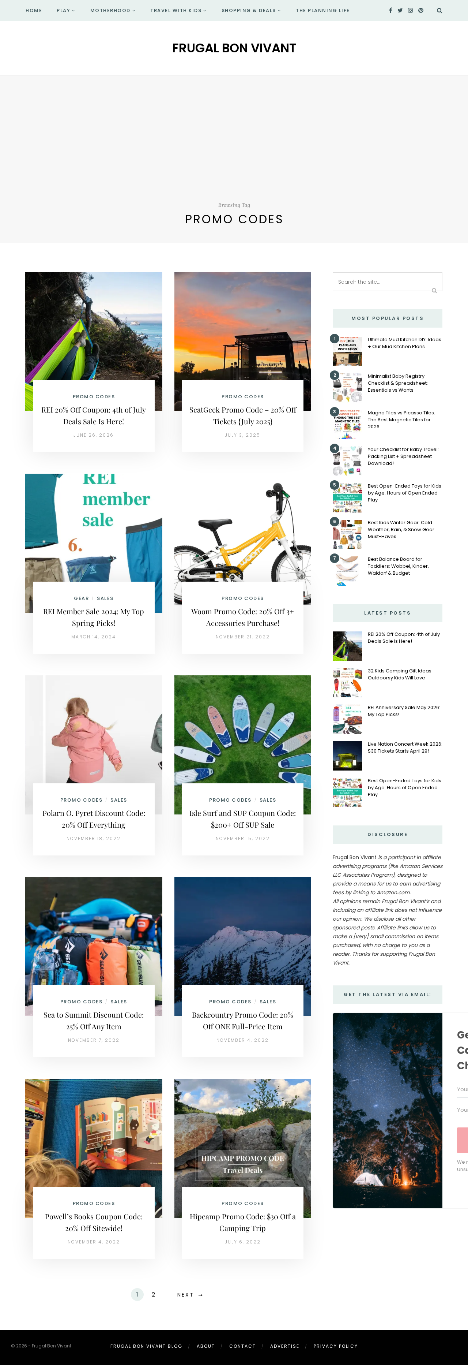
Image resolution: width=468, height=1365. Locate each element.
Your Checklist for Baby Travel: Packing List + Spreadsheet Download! (403, 456)
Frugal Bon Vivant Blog (146, 1346)
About (206, 1346)
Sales (105, 598)
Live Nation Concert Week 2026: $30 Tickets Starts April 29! (405, 747)
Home (34, 10)
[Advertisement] (234, 147)
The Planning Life (323, 10)
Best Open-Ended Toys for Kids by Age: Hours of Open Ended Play (404, 492)
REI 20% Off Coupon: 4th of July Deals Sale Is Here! (404, 638)
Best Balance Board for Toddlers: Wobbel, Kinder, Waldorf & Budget (398, 566)
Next (185, 1294)
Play (63, 10)
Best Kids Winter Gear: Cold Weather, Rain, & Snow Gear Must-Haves (401, 529)
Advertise (284, 1346)
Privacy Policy (336, 1346)
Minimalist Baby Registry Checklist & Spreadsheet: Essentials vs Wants (398, 383)
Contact (242, 1346)
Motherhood (110, 10)
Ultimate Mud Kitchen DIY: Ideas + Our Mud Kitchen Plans (404, 343)
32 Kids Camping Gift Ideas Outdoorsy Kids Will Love (399, 674)
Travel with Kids (175, 10)
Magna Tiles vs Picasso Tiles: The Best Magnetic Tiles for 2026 (401, 419)
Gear (81, 598)
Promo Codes (94, 396)
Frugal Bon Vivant (234, 48)
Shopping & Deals (249, 10)
